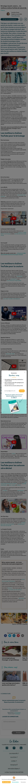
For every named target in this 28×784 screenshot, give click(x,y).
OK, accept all (6, 782)
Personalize (23, 782)
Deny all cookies (15, 782)
